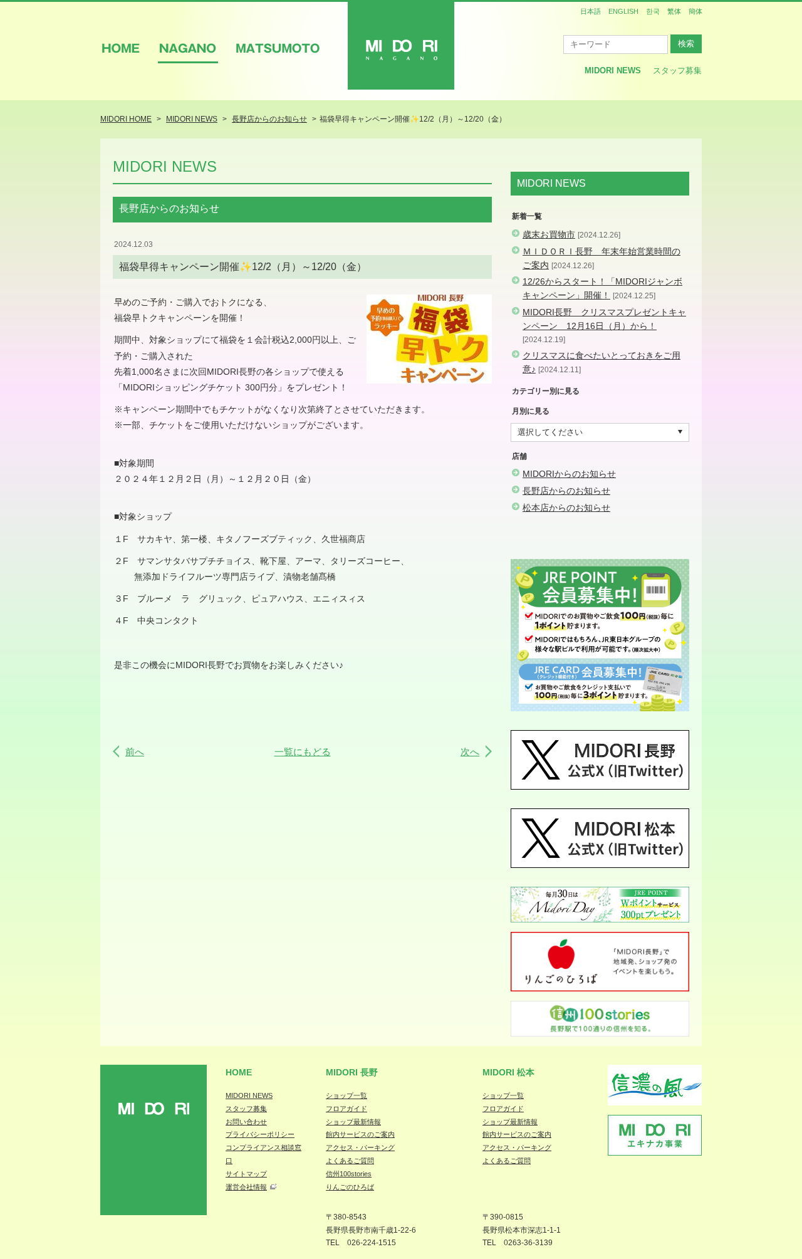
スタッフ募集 (677, 70)
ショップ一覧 (346, 1095)
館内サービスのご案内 (360, 1134)
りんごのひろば (350, 1187)
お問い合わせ (246, 1122)
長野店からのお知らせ (566, 491)
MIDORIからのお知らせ (569, 474)
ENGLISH (623, 11)
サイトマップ (246, 1174)
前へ (134, 751)
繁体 (674, 11)
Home (239, 1072)
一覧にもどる (302, 751)
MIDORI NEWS (249, 1095)
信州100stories (349, 1174)
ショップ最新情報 (353, 1122)
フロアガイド (346, 1108)
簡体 (695, 11)
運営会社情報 (246, 1187)
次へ (470, 751)
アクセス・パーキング (360, 1147)
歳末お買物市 (549, 234)
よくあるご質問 (350, 1160)
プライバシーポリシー (260, 1134)
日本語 (590, 11)
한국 (653, 11)
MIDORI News (613, 70)
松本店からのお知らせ (566, 508)
